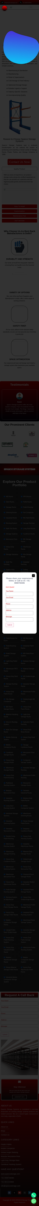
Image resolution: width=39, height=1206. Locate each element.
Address (8, 610)
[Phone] (33, 1195)
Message (9, 616)
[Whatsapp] (33, 1201)
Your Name (9, 591)
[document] (19, 603)
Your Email (9, 597)
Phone (8, 604)
